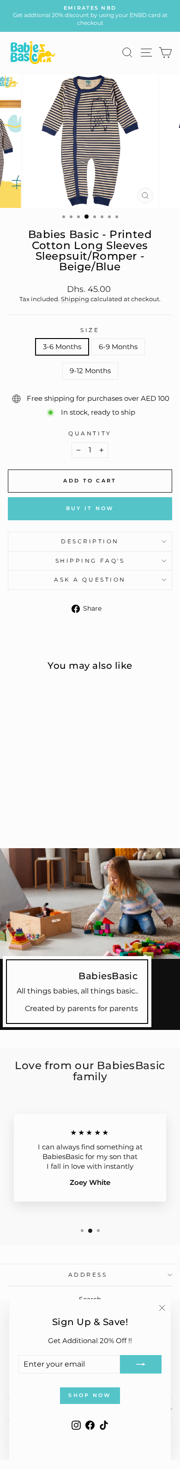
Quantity (89, 433)
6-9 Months (118, 347)
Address (88, 1275)
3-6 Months (62, 347)
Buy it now (90, 508)
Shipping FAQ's (90, 561)
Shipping (75, 299)
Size (89, 330)
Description (90, 541)
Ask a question (90, 580)
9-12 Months (90, 371)
